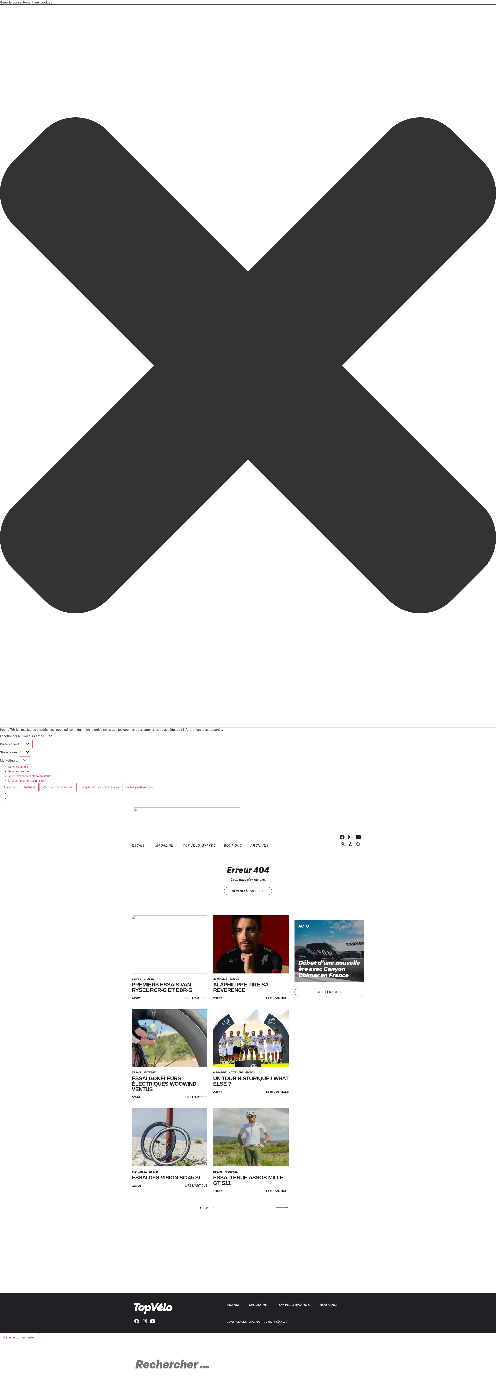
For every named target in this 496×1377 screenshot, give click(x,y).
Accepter (10, 787)
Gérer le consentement (20, 1337)
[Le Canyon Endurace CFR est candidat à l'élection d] (335, 1242)
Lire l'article (196, 998)
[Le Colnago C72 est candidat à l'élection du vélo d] (161, 1255)
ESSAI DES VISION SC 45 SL (167, 1178)
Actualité (220, 978)
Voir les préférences (57, 787)
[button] (248, 366)
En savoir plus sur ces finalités (26, 780)
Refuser (29, 787)
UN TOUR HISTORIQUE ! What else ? (250, 1081)
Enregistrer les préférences (99, 787)
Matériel (150, 1072)
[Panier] (358, 843)
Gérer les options (18, 766)
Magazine (219, 1072)
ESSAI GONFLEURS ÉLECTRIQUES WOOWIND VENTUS (164, 1083)
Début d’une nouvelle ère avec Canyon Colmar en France (329, 969)
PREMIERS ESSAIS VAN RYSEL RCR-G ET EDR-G (162, 987)
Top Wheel (139, 1171)
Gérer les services (18, 771)
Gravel (149, 978)
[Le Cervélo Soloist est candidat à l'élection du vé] (277, 1242)
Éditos (234, 978)
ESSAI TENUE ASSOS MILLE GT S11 (248, 1180)
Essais (136, 978)
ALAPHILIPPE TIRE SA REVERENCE (240, 987)
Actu (303, 926)
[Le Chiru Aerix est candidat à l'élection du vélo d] (219, 1242)
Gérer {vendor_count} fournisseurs (29, 776)
